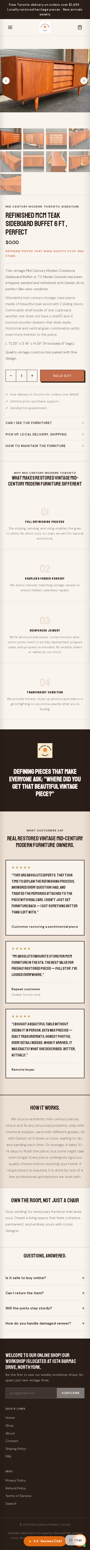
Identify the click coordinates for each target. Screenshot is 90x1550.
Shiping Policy (16, 1449)
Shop (10, 1425)
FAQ (8, 1456)
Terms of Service (18, 1496)
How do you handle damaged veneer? (38, 1323)
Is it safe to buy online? (26, 1278)
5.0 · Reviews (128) (48, 1541)
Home (10, 1418)
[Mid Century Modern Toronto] (45, 27)
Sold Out (62, 376)
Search (11, 1504)
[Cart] (79, 27)
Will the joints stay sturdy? (29, 1308)
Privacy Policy (16, 1480)
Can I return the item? (25, 1293)
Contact (12, 1441)
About (10, 1433)
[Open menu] (10, 27)
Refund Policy (16, 1488)
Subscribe (71, 1393)
